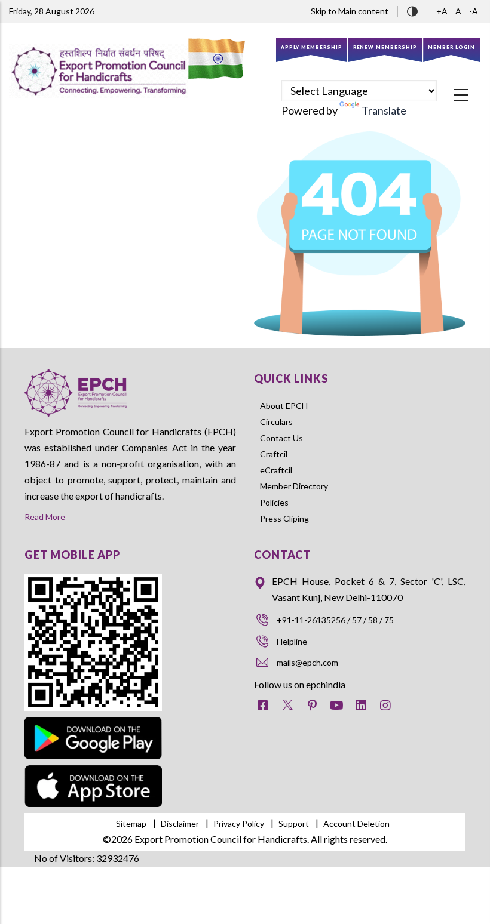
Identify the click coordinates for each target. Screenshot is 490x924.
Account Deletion (356, 823)
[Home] (98, 71)
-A (473, 11)
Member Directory (294, 486)
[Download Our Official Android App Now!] (93, 719)
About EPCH (284, 406)
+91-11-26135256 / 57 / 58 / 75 (335, 620)
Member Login (451, 47)
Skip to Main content (349, 11)
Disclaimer (180, 823)
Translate (384, 110)
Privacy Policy (238, 823)
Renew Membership (385, 47)
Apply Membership (311, 47)
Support (293, 823)
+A (442, 11)
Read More (44, 517)
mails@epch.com (307, 662)
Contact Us (281, 438)
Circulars (276, 422)
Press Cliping (284, 518)
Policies (274, 502)
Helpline (292, 641)
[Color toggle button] (412, 10)
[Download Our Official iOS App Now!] (93, 773)
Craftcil (273, 454)
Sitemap (131, 823)
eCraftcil (276, 470)
